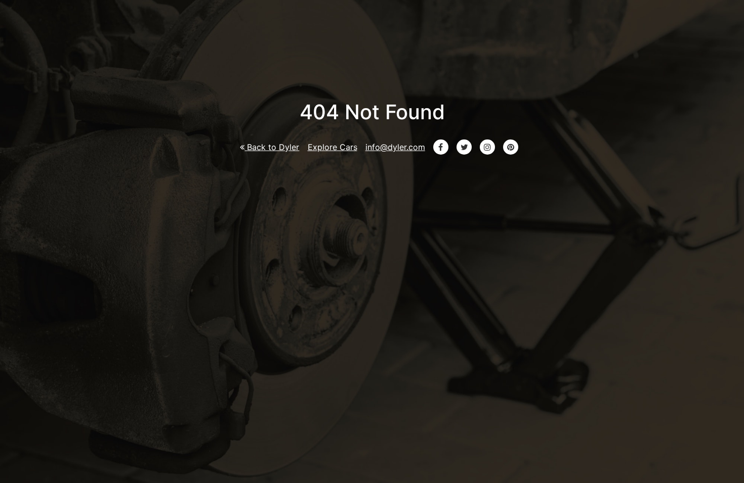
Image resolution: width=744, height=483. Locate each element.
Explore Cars (332, 147)
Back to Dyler (271, 147)
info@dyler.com (395, 147)
